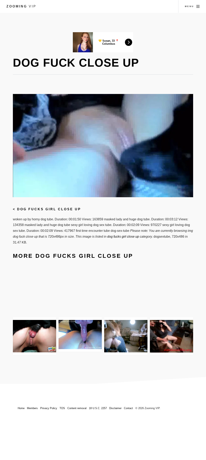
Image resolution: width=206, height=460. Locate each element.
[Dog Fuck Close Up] (80, 334)
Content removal (77, 408)
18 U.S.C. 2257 (98, 408)
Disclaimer (115, 408)
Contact (128, 408)
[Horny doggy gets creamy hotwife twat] (171, 336)
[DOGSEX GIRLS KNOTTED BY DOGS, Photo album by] (34, 336)
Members (32, 408)
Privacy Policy (48, 408)
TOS (62, 408)
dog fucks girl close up (49, 209)
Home (21, 408)
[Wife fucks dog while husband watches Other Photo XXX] (125, 336)
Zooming (21, 6)
